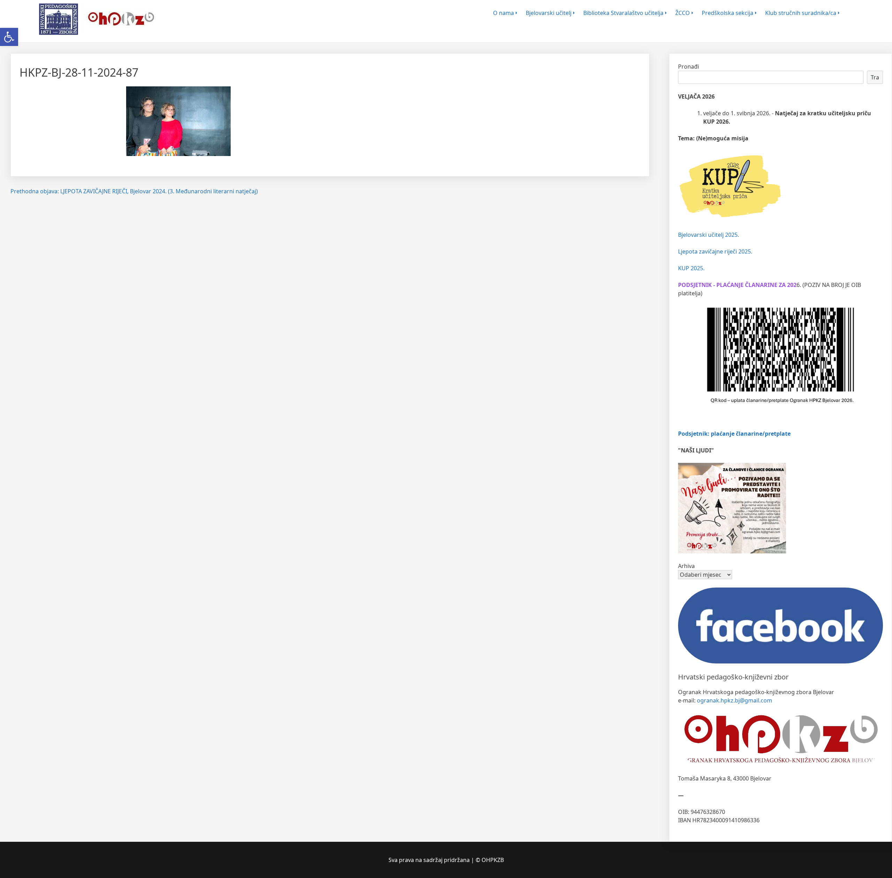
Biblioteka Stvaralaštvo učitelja (623, 13)
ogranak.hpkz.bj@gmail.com (734, 700)
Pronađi (688, 66)
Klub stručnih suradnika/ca (800, 13)
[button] (9, 37)
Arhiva (686, 566)
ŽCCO (682, 13)
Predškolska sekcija (727, 13)
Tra (875, 77)
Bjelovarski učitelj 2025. (708, 235)
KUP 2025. (691, 268)
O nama (503, 13)
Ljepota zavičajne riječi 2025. (715, 251)
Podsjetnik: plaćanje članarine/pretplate (734, 433)
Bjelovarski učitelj (548, 13)
